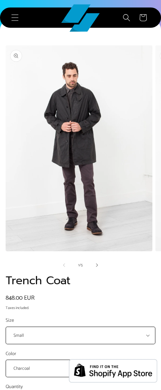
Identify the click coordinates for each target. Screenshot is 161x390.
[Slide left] (64, 265)
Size (10, 320)
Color (11, 354)
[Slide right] (97, 265)
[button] (15, 17)
